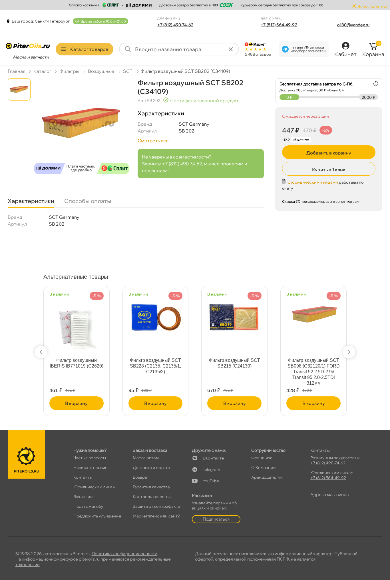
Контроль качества (152, 496)
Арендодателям (267, 477)
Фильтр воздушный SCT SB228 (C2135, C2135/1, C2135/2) (155, 366)
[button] (41, 352)
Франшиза (261, 457)
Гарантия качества (151, 486)
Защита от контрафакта (156, 506)
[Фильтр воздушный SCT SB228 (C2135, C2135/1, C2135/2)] (155, 314)
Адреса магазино (329, 494)
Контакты (83, 477)
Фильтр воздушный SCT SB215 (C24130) (234, 363)
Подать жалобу (88, 506)
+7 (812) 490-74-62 (175, 25)
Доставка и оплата (151, 467)
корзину (76, 403)
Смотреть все (153, 140)
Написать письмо (90, 467)
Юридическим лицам (94, 486)
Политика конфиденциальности (124, 553)
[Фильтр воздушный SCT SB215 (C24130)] (234, 314)
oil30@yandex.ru (353, 25)
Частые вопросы (89, 457)
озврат (141, 477)
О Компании (263, 467)
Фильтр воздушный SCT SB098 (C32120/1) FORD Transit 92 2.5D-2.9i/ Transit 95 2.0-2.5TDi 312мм (314, 372)
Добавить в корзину (328, 153)
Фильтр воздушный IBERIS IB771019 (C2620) (76, 363)
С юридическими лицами (313, 182)
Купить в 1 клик (328, 169)
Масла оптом (146, 457)
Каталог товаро (89, 49)
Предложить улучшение (97, 516)
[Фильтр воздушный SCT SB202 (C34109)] (81, 128)
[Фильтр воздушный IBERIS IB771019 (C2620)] (76, 322)
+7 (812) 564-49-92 (279, 25)
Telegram (211, 469)
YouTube (211, 480)
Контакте (213, 458)
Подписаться (216, 519)
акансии (83, 496)
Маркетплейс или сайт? (156, 516)
